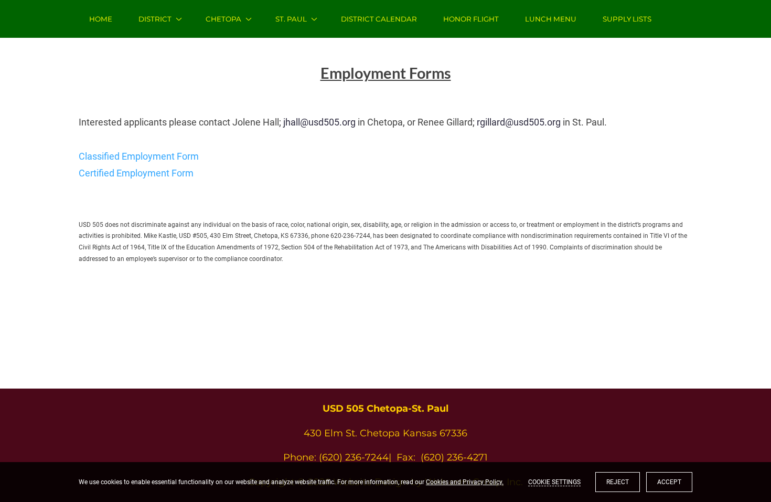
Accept (669, 482)
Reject (617, 482)
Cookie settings (554, 482)
